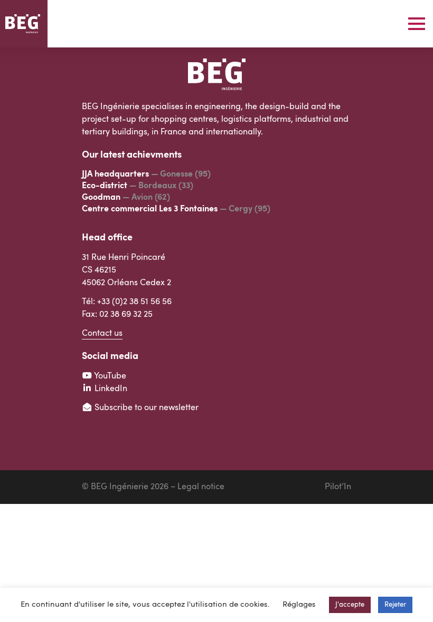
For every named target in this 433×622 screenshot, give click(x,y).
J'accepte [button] (349, 604)
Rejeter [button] (395, 604)
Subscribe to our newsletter (145, 408)
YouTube (109, 376)
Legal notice (200, 487)
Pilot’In (338, 487)
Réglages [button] (299, 605)
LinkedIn (109, 389)
